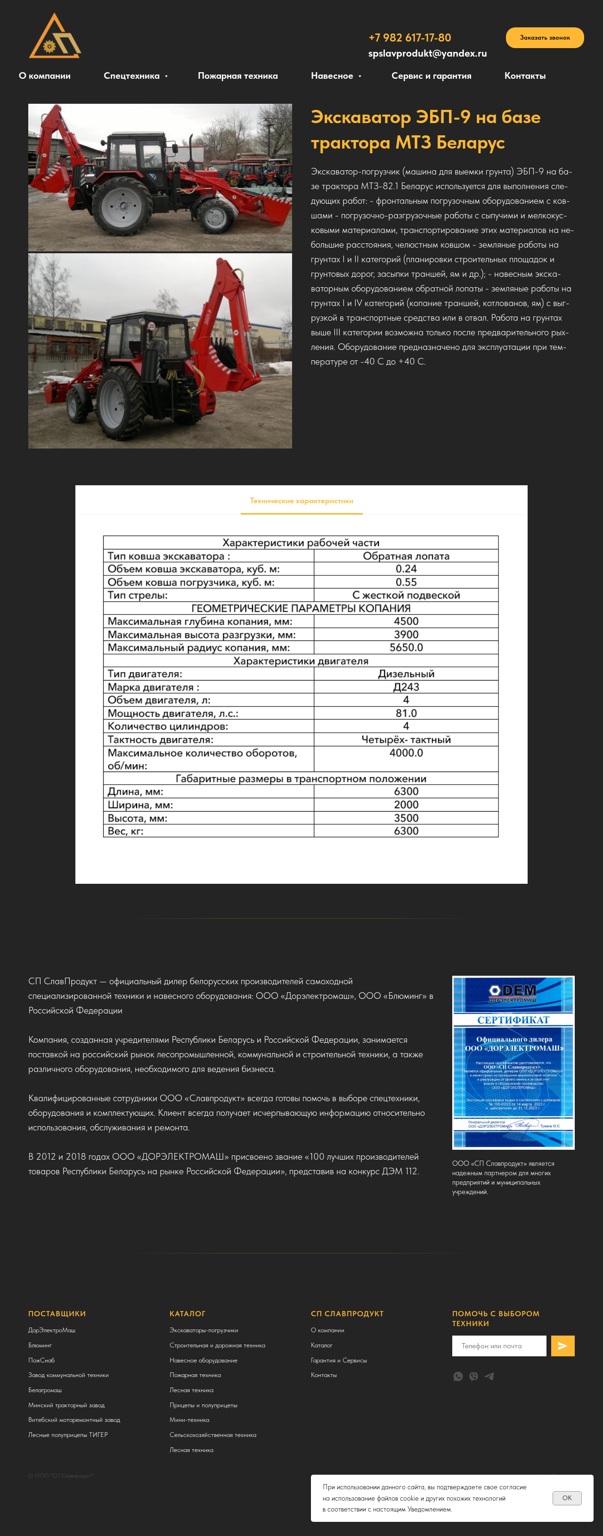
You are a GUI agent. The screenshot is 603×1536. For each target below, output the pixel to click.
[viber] (474, 1376)
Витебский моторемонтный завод (74, 1419)
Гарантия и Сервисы (339, 1360)
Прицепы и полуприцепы (203, 1405)
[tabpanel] (301, 699)
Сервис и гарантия (431, 75)
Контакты (525, 75)
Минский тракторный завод (66, 1405)
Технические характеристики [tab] (301, 500)
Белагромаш (45, 1390)
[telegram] (489, 1376)
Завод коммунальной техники (68, 1374)
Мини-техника (189, 1419)
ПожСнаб (41, 1360)
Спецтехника (133, 75)
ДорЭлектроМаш (51, 1330)
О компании (45, 75)
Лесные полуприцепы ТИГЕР (68, 1434)
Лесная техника (191, 1390)
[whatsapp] (458, 1376)
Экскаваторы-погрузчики (204, 1330)
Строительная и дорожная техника (217, 1345)
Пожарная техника (238, 75)
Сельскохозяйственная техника (213, 1434)
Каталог (322, 1345)
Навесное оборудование (203, 1360)
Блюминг (40, 1345)
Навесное (333, 75)
